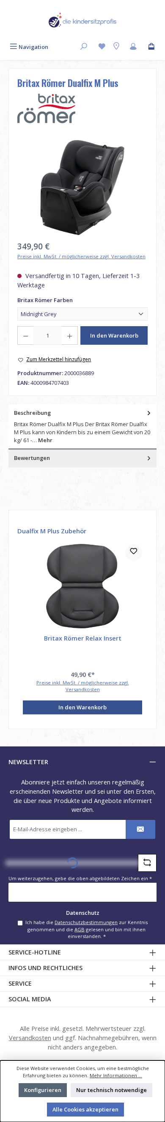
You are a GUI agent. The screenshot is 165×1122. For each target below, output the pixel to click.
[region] (82, 187)
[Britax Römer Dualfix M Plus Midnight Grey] (82, 187)
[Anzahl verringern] (25, 335)
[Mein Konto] (133, 47)
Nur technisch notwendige (111, 1090)
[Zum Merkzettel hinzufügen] (133, 552)
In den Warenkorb (114, 335)
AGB (79, 929)
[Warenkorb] (151, 47)
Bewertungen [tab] (32, 458)
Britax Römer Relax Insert (82, 638)
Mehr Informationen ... (116, 1075)
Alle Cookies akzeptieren (85, 1109)
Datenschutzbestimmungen (86, 922)
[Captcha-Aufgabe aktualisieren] (147, 863)
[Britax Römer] (82, 108)
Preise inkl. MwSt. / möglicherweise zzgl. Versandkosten (81, 256)
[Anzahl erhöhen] (70, 335)
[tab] (82, 426)
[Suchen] (83, 47)
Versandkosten (30, 1038)
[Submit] (140, 829)
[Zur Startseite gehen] (82, 20)
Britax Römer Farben (59, 300)
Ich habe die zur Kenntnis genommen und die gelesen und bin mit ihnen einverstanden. (86, 929)
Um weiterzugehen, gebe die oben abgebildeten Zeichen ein (80, 878)
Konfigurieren (42, 1090)
